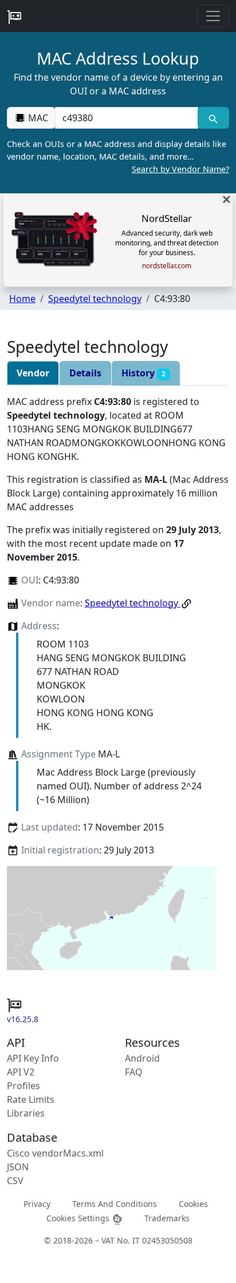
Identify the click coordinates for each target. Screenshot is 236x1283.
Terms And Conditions (114, 1203)
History (143, 373)
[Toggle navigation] (213, 16)
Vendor (33, 373)
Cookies (193, 1203)
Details (85, 373)
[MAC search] (213, 118)
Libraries (26, 1113)
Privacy (36, 1203)
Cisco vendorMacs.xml (55, 1153)
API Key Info (33, 1058)
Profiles (23, 1085)
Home (22, 298)
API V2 (20, 1072)
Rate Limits (30, 1099)
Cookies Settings (79, 1218)
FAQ (134, 1072)
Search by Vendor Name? (180, 169)
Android (142, 1058)
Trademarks (167, 1218)
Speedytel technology (94, 298)
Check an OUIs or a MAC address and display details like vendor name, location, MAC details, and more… (118, 156)
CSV (15, 1180)
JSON (18, 1167)
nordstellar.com (166, 266)
